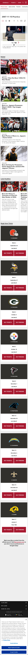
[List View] (9, 21)
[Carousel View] (2, 21)
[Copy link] (25, 21)
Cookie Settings (14, 643)
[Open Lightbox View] (14, 38)
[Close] (26, 619)
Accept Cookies (14, 652)
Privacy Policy (6, 640)
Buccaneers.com (19, 542)
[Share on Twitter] (18, 21)
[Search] (23, 2)
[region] (14, 636)
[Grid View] (6, 21)
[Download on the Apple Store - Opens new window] (8, 615)
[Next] (18, 42)
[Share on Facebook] (14, 21)
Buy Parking (20, 253)
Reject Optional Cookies (14, 647)
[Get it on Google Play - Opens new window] (19, 615)
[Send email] (21, 21)
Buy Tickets (8, 253)
